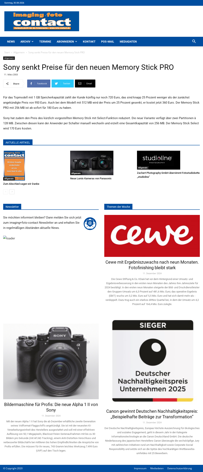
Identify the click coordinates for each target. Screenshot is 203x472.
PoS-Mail (107, 41)
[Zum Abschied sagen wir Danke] (34, 166)
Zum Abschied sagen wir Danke (21, 183)
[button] (194, 42)
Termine (45, 41)
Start (7, 52)
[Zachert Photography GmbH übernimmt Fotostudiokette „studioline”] (168, 160)
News (11, 41)
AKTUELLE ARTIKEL (18, 142)
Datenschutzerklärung (179, 468)
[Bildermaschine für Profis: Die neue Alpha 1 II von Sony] (51, 357)
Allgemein (19, 52)
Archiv (25, 41)
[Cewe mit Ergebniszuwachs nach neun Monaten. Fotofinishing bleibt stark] (152, 236)
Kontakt (89, 41)
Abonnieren (65, 41)
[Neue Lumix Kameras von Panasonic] (101, 163)
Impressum (140, 468)
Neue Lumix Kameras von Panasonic (91, 178)
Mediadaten (128, 41)
